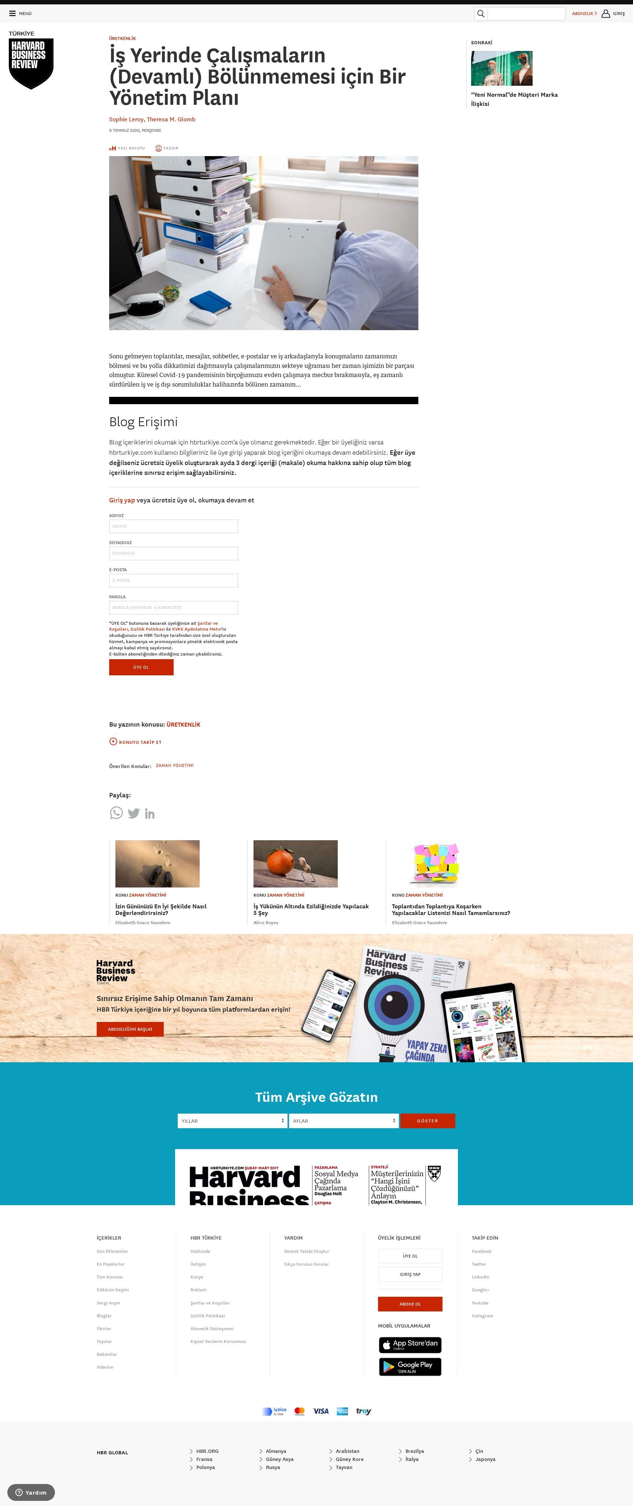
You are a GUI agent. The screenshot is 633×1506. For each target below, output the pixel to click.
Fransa (203, 1459)
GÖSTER (427, 1121)
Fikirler (104, 1329)
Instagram (482, 1316)
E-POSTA (118, 570)
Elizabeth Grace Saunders (142, 923)
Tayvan (343, 1467)
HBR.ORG (207, 1451)
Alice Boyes (265, 923)
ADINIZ (116, 515)
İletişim (198, 1264)
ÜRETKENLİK (122, 38)
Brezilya (414, 1451)
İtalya (411, 1459)
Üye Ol (410, 1256)
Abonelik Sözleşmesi (211, 1329)
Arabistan (346, 1451)
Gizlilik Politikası (147, 629)
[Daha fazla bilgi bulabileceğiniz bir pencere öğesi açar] (31, 1493)
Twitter (479, 1264)
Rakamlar (107, 1354)
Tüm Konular (110, 1277)
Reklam (198, 1290)
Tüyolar (104, 1341)
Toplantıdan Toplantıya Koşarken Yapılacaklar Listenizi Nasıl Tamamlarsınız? (451, 910)
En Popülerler (111, 1264)
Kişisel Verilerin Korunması (218, 1341)
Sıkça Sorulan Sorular (306, 1264)
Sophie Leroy (126, 119)
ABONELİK (583, 13)
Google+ (480, 1290)
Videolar (105, 1367)
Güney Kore (349, 1459)
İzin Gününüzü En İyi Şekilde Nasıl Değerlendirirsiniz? (161, 910)
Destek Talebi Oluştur (306, 1251)
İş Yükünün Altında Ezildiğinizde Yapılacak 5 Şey (311, 910)
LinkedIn (480, 1277)
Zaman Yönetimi (175, 765)
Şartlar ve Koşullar (210, 1303)
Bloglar (104, 1316)
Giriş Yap (410, 1274)
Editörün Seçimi (113, 1290)
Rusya (272, 1467)
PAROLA (117, 597)
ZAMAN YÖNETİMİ (147, 895)
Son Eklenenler (112, 1251)
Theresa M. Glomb (171, 119)
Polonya (205, 1467)
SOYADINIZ (120, 543)
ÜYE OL (141, 667)
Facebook (482, 1251)
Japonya (485, 1459)
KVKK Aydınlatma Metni (196, 629)
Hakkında (200, 1251)
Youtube (480, 1303)
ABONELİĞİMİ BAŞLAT (130, 1029)
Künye (196, 1277)
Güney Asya (279, 1459)
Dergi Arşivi (108, 1303)
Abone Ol (410, 1304)
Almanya (275, 1451)
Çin (478, 1451)
